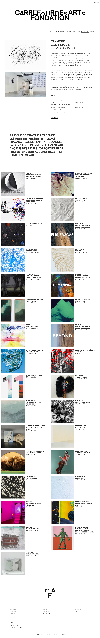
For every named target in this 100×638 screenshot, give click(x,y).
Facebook (12, 613)
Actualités (93, 31)
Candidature (78, 611)
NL (95, 2)
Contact (12, 622)
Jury (76, 613)
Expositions (85, 31)
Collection (76, 31)
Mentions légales (52, 634)
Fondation (53, 31)
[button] (54, 118)
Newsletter (13, 609)
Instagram (13, 611)
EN (98, 2)
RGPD (63, 634)
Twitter (12, 615)
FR (92, 2)
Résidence (61, 31)
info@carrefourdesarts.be (18, 627)
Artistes (68, 31)
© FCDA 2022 (38, 634)
